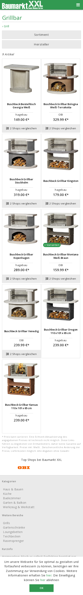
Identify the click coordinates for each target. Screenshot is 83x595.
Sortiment (41, 35)
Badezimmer (12, 498)
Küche (7, 494)
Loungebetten (13, 532)
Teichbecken (12, 536)
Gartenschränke (14, 527)
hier (49, 575)
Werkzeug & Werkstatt (18, 507)
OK (41, 588)
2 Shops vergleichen (23, 128)
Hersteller (41, 44)
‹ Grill (5, 26)
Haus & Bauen (13, 489)
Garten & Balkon (14, 502)
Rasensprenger (13, 541)
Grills (6, 523)
